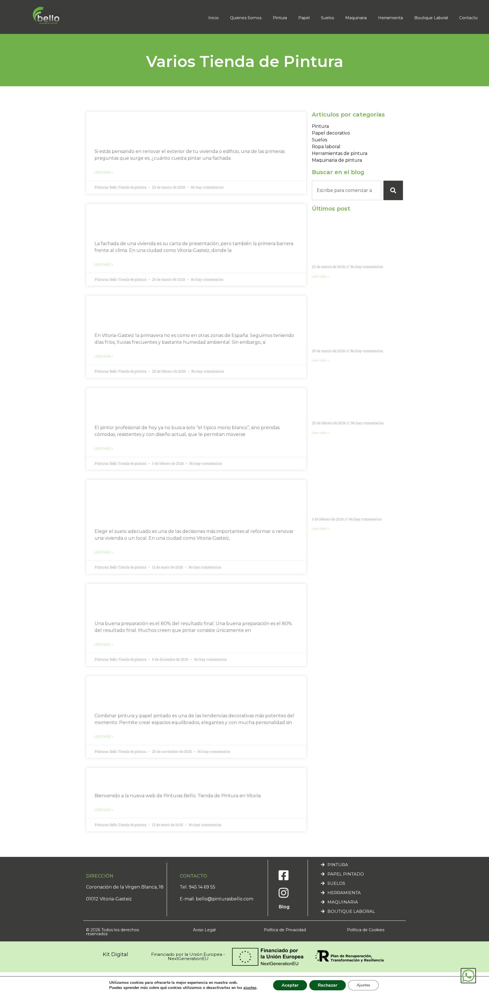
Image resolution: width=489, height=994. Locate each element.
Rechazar (327, 985)
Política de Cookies (365, 929)
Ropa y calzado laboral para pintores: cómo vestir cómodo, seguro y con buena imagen (193, 405)
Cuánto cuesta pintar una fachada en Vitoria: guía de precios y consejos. (178, 129)
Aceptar (290, 985)
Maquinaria (356, 17)
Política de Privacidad (285, 929)
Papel (304, 17)
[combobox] (346, 190)
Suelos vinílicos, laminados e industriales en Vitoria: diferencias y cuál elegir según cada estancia (193, 503)
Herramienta (390, 17)
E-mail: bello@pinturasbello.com (216, 899)
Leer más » (104, 172)
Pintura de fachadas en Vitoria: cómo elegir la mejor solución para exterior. (195, 221)
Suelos (327, 17)
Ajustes (363, 985)
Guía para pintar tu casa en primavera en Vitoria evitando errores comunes (187, 313)
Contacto (468, 17)
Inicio (213, 17)
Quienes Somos (245, 17)
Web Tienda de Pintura (146, 779)
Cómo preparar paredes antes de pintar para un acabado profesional (193, 601)
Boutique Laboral (431, 17)
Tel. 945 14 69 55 (197, 887)
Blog (284, 906)
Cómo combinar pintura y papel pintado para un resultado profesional (186, 693)
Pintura (280, 17)
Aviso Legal (204, 929)
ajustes (249, 987)
